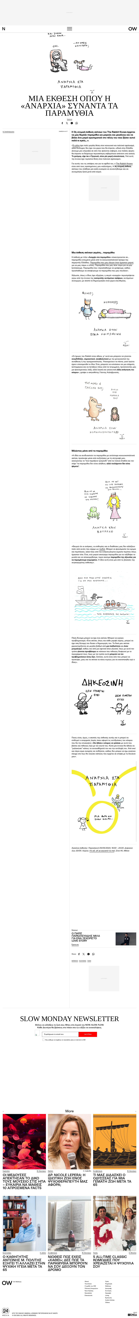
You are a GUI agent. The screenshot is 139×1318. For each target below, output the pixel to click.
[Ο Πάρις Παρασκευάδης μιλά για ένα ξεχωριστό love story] (126, 938)
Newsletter (88, 1293)
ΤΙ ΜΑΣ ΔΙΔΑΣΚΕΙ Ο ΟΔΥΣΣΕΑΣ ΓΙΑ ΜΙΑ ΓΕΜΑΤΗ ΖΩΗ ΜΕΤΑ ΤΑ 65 (112, 1180)
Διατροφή (108, 1288)
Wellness (108, 1286)
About (87, 1281)
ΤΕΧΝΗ (89, 960)
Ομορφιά (108, 1293)
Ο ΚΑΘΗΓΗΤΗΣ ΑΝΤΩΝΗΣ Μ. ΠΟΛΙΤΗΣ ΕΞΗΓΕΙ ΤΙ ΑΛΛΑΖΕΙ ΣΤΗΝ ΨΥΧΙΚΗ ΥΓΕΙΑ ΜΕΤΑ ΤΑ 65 (24, 1263)
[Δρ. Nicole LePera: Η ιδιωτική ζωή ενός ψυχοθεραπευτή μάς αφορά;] (69, 1141)
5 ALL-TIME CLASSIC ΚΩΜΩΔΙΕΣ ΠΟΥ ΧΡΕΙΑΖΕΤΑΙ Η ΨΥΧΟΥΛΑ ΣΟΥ (113, 1262)
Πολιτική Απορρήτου (91, 1288)
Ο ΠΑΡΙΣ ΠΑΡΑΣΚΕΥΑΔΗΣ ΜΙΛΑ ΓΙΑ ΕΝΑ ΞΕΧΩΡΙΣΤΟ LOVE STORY (86, 937)
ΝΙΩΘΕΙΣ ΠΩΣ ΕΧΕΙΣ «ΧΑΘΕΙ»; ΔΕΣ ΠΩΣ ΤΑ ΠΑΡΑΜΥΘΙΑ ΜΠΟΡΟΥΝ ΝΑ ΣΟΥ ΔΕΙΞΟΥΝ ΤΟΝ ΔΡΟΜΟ (68, 1263)
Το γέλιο (76, 146)
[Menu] (69, 28)
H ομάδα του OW (90, 1286)
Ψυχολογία (108, 1284)
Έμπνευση (69, 119)
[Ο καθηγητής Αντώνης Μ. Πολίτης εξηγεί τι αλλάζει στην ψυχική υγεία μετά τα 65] (24, 1223)
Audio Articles (109, 1300)
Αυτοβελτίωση (97, 1171)
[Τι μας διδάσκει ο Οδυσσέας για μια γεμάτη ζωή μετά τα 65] (114, 1141)
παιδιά (102, 549)
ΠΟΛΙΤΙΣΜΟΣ (82, 960)
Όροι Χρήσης (89, 1291)
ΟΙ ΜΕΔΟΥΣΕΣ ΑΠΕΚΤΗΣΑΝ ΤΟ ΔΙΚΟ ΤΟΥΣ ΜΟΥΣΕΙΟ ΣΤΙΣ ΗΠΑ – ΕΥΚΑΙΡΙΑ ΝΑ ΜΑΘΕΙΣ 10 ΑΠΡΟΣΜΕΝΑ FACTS (24, 1182)
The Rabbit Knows (124, 164)
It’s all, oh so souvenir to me (101, 851)
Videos (107, 1302)
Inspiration (6, 1171)
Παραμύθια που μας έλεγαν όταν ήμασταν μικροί (111, 263)
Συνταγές (108, 1291)
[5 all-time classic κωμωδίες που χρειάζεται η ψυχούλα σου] (114, 1223)
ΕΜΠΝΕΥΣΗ (75, 960)
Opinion (50, 1171)
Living (107, 1295)
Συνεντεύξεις (7, 1253)
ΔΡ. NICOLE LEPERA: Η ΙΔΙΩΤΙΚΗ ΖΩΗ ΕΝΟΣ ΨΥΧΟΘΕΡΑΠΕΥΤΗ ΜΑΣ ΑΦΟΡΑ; (68, 1180)
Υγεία (107, 1281)
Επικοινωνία (88, 1295)
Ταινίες (95, 1253)
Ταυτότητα (88, 1284)
